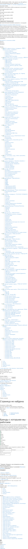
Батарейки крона (8, 356)
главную (8, 407)
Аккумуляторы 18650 (9, 341)
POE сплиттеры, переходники (11, 105)
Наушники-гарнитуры (9, 167)
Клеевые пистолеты (9, 109)
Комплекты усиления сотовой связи (12, 64)
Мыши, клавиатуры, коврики (11, 265)
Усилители (7, 54)
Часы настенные (8, 306)
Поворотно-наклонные (10, 149)
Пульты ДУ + (5, 515)
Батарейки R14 (8, 354)
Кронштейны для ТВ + (7, 511)
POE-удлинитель (8, 98)
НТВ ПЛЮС (7, 196)
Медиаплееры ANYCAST (10, 77)
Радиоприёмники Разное (10, 187)
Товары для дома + (7, 524)
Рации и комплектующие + (8, 517)
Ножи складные (8, 286)
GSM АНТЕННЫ (8, 60)
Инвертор (7, 218)
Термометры (8, 251)
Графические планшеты (10, 236)
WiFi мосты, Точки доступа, (11, 94)
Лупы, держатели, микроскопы (11, 112)
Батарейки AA (8, 351)
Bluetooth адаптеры (9, 256)
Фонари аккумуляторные (10, 296)
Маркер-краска (8, 220)
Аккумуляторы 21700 (9, 342)
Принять (2, 41)
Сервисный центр (6, 365)
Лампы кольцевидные (10, 277)
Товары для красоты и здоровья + (10, 525)
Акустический (8, 129)
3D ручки (7, 235)
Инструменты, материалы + (8, 506)
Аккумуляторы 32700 (9, 345)
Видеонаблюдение (9, 87)
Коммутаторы (8, 102)
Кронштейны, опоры (9, 158)
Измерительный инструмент (11, 108)
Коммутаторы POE (9, 97)
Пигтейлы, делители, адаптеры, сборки (13, 65)
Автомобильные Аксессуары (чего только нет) (15, 221)
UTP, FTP (7, 127)
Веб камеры (7, 259)
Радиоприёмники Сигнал (10, 188)
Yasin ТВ (7, 210)
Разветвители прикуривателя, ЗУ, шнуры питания (15, 232)
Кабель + (4, 508)
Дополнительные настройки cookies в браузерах (10, 24)
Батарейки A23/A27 (9, 350)
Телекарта (7, 198)
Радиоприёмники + (7, 516)
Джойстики (7, 260)
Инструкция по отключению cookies (7, 40)
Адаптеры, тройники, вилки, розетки (13, 321)
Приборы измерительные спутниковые (13, 203)
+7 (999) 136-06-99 (4, 479)
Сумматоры (7, 337)
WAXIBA (7, 184)
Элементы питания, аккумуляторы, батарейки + (13, 538)
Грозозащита (8, 96)
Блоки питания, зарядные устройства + (11, 502)
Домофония (7, 88)
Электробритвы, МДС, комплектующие (13, 252)
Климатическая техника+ (8, 510)
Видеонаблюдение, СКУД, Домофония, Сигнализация (14, 503)
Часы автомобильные (9, 305)
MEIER (6, 182)
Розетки (6, 335)
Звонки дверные (8, 243)
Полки (6, 150)
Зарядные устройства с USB (11, 270)
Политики (22, 466)
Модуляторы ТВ (8, 330)
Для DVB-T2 (7, 170)
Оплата (4, 362)
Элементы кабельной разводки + (10, 537)
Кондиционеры (8, 138)
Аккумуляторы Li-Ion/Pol (10, 346)
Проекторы (7, 207)
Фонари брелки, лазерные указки (12, 297)
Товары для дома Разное (10, 245)
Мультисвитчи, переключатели (11, 331)
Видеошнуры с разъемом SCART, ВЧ (13, 315)
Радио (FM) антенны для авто (11, 231)
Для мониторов (8, 145)
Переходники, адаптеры (10, 278)
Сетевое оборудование (8, 504)
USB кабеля (7, 272)
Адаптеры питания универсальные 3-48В (14, 81)
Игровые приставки (9, 237)
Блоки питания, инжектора (11, 52)
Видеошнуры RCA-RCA (10, 314)
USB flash (7, 293)
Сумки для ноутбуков (9, 268)
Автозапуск (7, 216)
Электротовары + (6, 536)
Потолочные (7, 151)
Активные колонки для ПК (10, 70)
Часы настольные (9, 307)
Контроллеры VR (8, 276)
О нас (4, 361)
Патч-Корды (7, 266)
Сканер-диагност (8, 223)
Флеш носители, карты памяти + (9, 530)
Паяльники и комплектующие (11, 113)
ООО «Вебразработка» (13, 485)
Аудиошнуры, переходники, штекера (13, 312)
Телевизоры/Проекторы (8, 520)
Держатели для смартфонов (11, 227)
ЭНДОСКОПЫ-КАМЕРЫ (10, 282)
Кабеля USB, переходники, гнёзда (12, 261)
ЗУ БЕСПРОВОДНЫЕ (9, 274)
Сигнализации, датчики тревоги (12, 90)
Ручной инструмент (9, 115)
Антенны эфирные (9, 51)
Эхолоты (7, 287)
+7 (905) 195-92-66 (12, 475)
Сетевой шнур (8, 317)
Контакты (5, 366)
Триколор (7, 199)
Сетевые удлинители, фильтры (11, 323)
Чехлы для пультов (9, 176)
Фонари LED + (6, 532)
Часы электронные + (7, 533)
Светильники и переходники (11, 122)
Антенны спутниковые (10, 200)
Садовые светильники (10, 121)
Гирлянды (7, 120)
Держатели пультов (9, 142)
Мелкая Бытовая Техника (10, 240)
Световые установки (9, 123)
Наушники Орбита (9, 165)
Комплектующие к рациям (10, 191)
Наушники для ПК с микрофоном (12, 163)
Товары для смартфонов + (8, 528)
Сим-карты (7, 66)
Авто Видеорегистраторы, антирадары (13, 214)
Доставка (4, 363)
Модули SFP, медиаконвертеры (12, 100)
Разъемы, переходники (10, 334)
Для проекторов (8, 146)
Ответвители (8, 333)
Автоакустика (8, 224)
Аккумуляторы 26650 (9, 343)
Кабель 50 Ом (8, 131)
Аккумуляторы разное (10, 347)
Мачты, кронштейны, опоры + (9, 512)
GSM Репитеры (8, 62)
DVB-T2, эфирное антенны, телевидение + (12, 496)
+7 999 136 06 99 (19, 368)
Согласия (2, 468)
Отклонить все (10, 21)
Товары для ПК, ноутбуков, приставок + (11, 526)
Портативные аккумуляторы (11, 279)
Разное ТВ (7, 211)
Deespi (6, 179)
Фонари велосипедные (10, 298)
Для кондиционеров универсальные (13, 171)
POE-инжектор (8, 101)
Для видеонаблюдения (10, 130)
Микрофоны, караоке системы (11, 162)
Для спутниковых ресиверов (11, 173)
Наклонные (7, 147)
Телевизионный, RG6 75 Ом (11, 133)
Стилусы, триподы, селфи (10, 281)
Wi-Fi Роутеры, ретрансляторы (11, 93)
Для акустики (8, 143)
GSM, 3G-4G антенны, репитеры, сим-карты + (12, 498)
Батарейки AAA (8, 352)
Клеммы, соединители (10, 322)
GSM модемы (8, 61)
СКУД (6, 89)
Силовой (7, 126)
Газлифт (7, 141)
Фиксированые (8, 154)
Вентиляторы (8, 137)
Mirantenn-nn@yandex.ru (5, 381)
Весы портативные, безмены (11, 241)
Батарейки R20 (8, 355)
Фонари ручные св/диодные (11, 302)
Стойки (6, 153)
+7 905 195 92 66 (12, 368)
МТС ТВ (7, 195)
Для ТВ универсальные (10, 174)
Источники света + (6, 507)
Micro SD (7, 292)
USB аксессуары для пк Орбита (12, 257)
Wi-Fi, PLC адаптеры (9, 104)
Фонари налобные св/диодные (11, 301)
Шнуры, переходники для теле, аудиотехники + (13, 534)
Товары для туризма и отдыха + (9, 529)
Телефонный (8, 134)
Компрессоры (8, 219)
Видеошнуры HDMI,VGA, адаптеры (12, 313)
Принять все (3, 21)
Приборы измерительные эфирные (12, 53)
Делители (7, 329)
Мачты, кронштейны (9, 159)
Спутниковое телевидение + (9, 519)
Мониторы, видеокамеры (10, 229)
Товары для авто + (7, 521)
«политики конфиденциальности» (19, 4)
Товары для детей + (7, 523)
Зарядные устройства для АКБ (11, 82)
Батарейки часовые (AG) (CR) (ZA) (12, 358)
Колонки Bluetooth (9, 72)
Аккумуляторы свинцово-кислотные (12, 348)
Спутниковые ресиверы (10, 204)
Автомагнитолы (8, 225)
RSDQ (6, 183)
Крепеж (6, 110)
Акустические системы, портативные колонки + (13, 499)
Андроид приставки (9, 76)
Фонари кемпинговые (9, 299)
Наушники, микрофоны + (8, 513)
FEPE (6, 180)
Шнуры (6, 318)
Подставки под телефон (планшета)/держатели (15, 273)
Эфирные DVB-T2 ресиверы (11, 56)
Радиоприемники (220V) (10, 186)
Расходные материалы (10, 114)
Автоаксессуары (8, 215)
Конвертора (7, 202)
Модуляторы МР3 (9, 228)
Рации (6, 192)
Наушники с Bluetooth (9, 166)
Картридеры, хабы (9, 262)
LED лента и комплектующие (11, 118)
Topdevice (7, 208)
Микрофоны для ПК (9, 264)
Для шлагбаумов (8, 175)
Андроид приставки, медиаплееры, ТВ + (11, 500)
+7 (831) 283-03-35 (4, 368)
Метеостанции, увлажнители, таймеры (13, 244)
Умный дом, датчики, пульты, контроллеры (14, 246)
